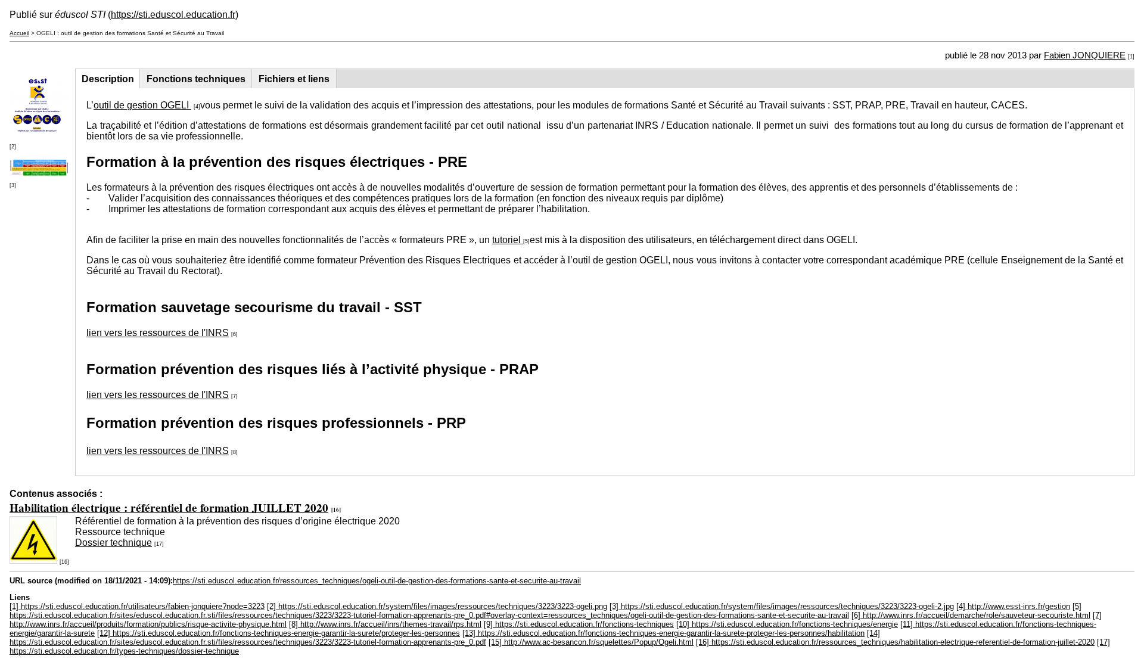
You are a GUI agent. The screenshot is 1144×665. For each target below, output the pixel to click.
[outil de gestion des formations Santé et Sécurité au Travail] (39, 134)
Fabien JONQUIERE (1085, 55)
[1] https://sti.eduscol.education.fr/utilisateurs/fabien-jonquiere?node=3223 (137, 606)
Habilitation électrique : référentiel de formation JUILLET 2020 (169, 507)
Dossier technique (113, 542)
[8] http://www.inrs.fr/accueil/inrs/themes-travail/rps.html (385, 624)
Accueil (19, 33)
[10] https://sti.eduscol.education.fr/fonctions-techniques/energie (787, 624)
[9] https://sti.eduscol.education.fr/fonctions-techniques (579, 624)
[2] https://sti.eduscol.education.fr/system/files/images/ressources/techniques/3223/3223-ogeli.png (437, 606)
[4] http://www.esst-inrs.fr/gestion (1013, 606)
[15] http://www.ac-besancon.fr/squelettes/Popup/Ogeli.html (591, 642)
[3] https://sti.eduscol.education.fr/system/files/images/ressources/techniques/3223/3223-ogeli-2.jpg (782, 606)
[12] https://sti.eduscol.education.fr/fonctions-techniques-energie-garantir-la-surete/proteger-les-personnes (278, 633)
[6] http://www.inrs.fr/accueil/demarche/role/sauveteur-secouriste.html (970, 615)
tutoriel (507, 240)
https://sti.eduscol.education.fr (173, 15)
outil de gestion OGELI (142, 105)
